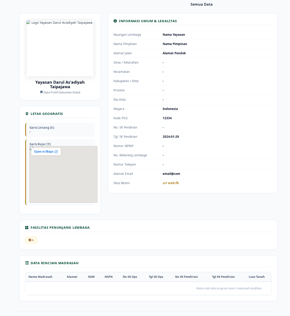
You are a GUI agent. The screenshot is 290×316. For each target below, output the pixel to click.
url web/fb (171, 183)
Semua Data (202, 4)
